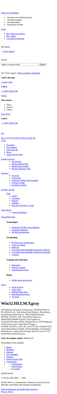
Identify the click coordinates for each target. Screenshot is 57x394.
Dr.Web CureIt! (18, 183)
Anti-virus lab (12, 150)
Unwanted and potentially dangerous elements (31, 252)
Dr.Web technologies (20, 232)
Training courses (18, 267)
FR (16, 138)
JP (21, 138)
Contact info (11, 361)
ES (13, 138)
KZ (24, 138)
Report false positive (20, 166)
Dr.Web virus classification (23, 242)
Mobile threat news (20, 292)
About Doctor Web (14, 154)
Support (9, 352)
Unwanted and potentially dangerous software (31, 250)
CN (6, 138)
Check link (16, 178)
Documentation (13, 22)
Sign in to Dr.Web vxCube (23, 205)
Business (10, 350)
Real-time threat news (21, 294)
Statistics (15, 203)
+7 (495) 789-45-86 (9, 91)
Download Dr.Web (15, 25)
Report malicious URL (21, 169)
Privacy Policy (7, 392)
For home (10, 145)
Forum (4, 96)
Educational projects (20, 270)
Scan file (15, 175)
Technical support (14, 20)
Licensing (16, 198)
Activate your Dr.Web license (19, 17)
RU (3, 138)
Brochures (16, 265)
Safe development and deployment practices (19, 389)
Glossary (15, 254)
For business (11, 147)
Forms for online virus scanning (25, 180)
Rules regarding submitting (29, 73)
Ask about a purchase (15, 38)
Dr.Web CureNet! (19, 185)
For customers (12, 354)
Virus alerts (16, 289)
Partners (9, 357)
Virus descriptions (19, 212)
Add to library (9, 51)
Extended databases (20, 230)
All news (15, 297)
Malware (15, 247)
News (8, 152)
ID (34, 138)
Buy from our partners (15, 34)
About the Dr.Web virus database (25, 227)
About (14, 196)
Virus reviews (17, 287)
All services (16, 161)
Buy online (11, 36)
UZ (28, 138)
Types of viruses (18, 245)
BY (31, 138)
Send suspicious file (20, 164)
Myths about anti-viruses (22, 280)
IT (19, 138)
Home (9, 347)
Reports (15, 201)
